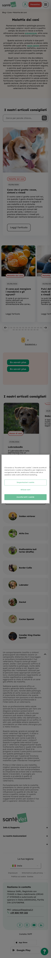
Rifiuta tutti (25, 490)
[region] (25, 479)
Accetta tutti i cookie (25, 497)
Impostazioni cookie (25, 482)
